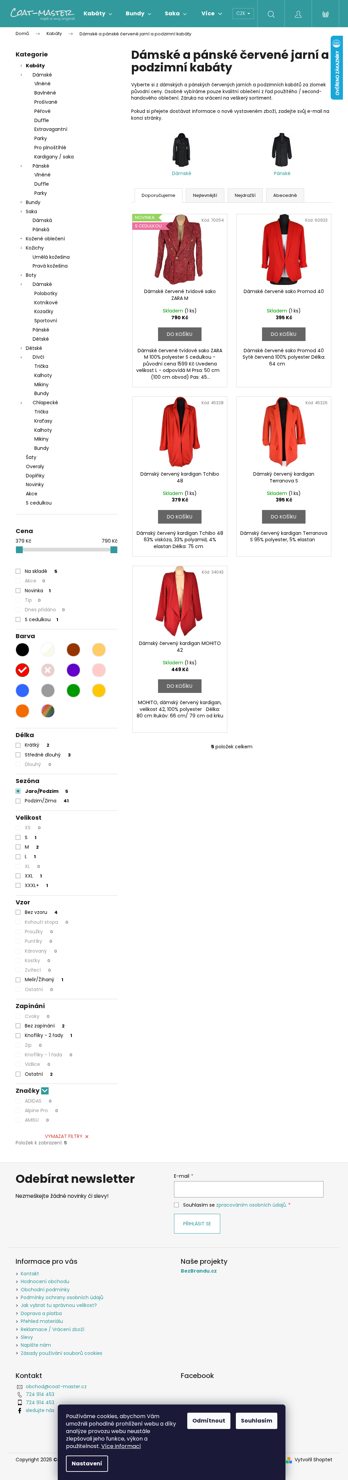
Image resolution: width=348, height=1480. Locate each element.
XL (32, 866)
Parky (40, 138)
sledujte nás (40, 1410)
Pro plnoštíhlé (50, 147)
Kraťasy (43, 421)
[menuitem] (98, 13)
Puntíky (38, 941)
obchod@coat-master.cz (56, 1386)
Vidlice (37, 1064)
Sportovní (45, 320)
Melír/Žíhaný (44, 979)
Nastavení (87, 1463)
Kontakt (30, 1273)
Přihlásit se (197, 1223)
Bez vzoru (41, 912)
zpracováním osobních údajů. (251, 1205)
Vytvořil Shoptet (313, 1460)
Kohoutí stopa (46, 922)
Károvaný (41, 951)
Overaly (35, 466)
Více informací (121, 1446)
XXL (33, 875)
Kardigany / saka (54, 156)
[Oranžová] (22, 711)
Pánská (41, 229)
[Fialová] (73, 670)
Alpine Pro (41, 1110)
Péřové (42, 111)
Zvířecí (38, 970)
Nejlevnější (205, 195)
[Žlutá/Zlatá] (99, 690)
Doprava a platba (41, 1313)
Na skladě (41, 571)
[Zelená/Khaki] (73, 690)
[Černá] (22, 650)
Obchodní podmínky (45, 1289)
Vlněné (42, 83)
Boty (31, 275)
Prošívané (45, 102)
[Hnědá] (73, 650)
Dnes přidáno (45, 609)
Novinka (38, 590)
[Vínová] (48, 670)
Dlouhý (38, 764)
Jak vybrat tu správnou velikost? (59, 1305)
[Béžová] (99, 650)
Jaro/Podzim (46, 791)
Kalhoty (43, 375)
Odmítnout (208, 1421)
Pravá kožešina (50, 265)
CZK (241, 13)
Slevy (27, 1337)
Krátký (37, 745)
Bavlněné (45, 92)
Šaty (31, 457)
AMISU (37, 1120)
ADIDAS (38, 1101)
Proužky (39, 931)
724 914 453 (40, 1394)
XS (33, 827)
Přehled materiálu (42, 1321)
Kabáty (35, 65)
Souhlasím (256, 1421)
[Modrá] (22, 690)
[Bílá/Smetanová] (48, 650)
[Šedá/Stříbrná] (48, 690)
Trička (41, 366)
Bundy (33, 202)
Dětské (41, 339)
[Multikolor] (48, 711)
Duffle (41, 120)
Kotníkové (46, 302)
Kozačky (43, 311)
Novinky (35, 484)
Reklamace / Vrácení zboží (52, 1329)
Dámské (42, 74)
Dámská (42, 220)
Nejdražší (245, 195)
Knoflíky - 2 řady (48, 1035)
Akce (31, 493)
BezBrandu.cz (199, 1271)
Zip (33, 1045)
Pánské (41, 166)
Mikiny (41, 384)
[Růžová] (99, 670)
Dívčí (38, 357)
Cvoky (37, 1016)
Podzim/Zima (47, 800)
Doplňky (35, 475)
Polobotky (45, 293)
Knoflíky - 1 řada (48, 1054)
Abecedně (285, 195)
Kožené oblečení (45, 238)
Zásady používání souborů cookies (61, 1353)
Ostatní (39, 989)
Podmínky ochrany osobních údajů (62, 1297)
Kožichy (35, 247)
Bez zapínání (45, 1025)
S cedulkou (39, 502)
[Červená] (22, 670)
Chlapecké (45, 402)
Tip (33, 600)
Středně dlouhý (48, 754)
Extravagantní (50, 129)
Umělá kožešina (51, 257)
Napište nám (36, 1345)
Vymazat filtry (64, 1136)
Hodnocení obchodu (45, 1281)
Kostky (37, 960)
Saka (31, 211)
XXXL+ (36, 885)
